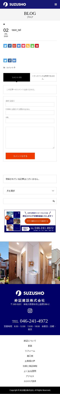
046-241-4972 (30, 321)
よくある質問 (30, 371)
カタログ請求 (30, 381)
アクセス (30, 376)
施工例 (30, 355)
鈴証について (30, 340)
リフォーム (30, 350)
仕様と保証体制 (30, 366)
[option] (30, 262)
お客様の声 (30, 361)
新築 (30, 345)
